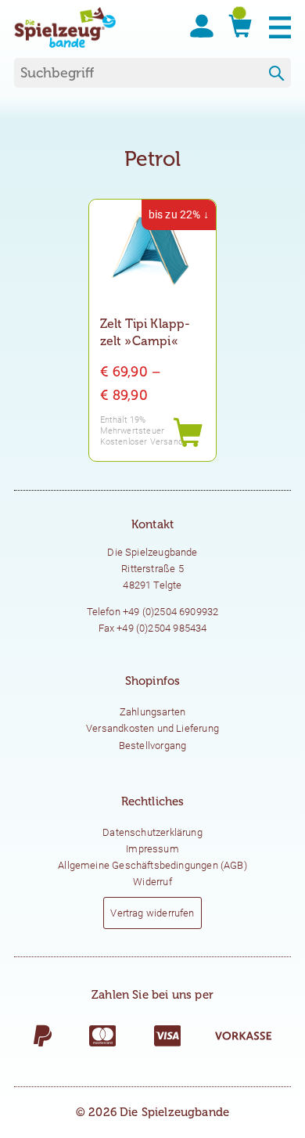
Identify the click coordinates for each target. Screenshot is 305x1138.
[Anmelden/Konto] (196, 26)
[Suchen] (276, 74)
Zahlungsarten (152, 712)
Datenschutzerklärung (152, 832)
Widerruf (152, 882)
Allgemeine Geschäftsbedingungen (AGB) (152, 865)
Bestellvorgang (152, 745)
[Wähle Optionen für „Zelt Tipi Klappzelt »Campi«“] (187, 433)
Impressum (152, 849)
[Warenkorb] (234, 26)
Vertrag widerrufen (152, 913)
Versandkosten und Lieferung (152, 728)
